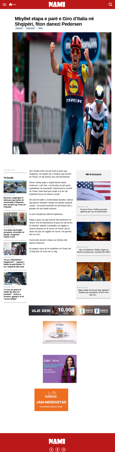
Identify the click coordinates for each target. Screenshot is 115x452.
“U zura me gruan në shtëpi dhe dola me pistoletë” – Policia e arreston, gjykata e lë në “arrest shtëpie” (14, 294)
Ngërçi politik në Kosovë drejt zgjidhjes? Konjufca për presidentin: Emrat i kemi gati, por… (93, 292)
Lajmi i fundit (30, 28)
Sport (40, 28)
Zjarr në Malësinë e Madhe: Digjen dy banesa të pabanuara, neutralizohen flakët (93, 251)
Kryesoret (19, 28)
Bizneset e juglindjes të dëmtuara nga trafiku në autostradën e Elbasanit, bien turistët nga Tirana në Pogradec (15, 202)
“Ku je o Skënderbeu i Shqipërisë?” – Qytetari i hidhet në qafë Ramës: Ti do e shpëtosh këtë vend (14, 263)
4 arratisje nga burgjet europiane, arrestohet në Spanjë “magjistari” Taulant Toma (14, 233)
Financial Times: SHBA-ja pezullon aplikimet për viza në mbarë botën (93, 210)
